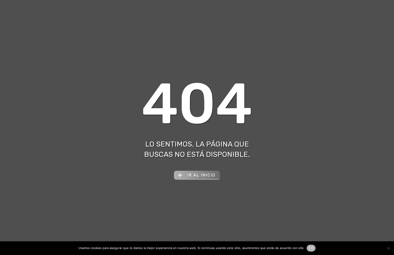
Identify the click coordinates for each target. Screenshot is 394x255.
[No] (388, 248)
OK (311, 248)
